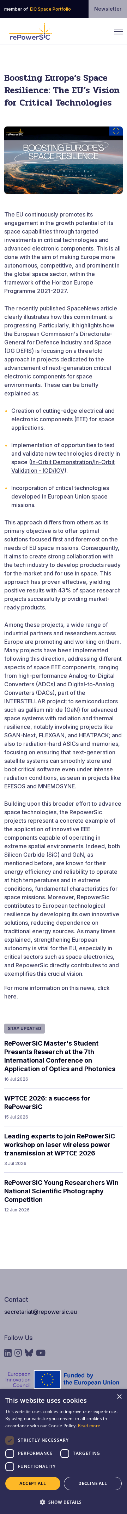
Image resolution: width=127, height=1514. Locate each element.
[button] (63, 1502)
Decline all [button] (92, 1483)
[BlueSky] (29, 1353)
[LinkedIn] (8, 1353)
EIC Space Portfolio (50, 9)
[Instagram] (18, 1353)
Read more (89, 1426)
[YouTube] (41, 1353)
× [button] (119, 1397)
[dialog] (63, 1451)
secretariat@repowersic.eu (40, 1311)
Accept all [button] (32, 1483)
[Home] (30, 31)
